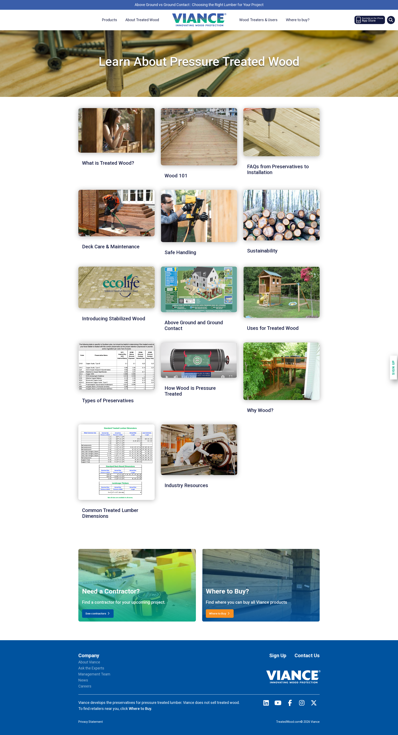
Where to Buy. (140, 708)
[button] (390, 20)
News (83, 680)
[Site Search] (391, 20)
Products (109, 20)
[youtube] (278, 704)
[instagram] (302, 704)
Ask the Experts (91, 668)
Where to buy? (297, 20)
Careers (84, 686)
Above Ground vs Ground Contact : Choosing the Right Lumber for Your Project (199, 4)
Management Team (94, 674)
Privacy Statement (90, 721)
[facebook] (290, 704)
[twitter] (314, 704)
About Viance (89, 662)
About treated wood (142, 20)
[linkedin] (266, 704)
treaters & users (258, 20)
